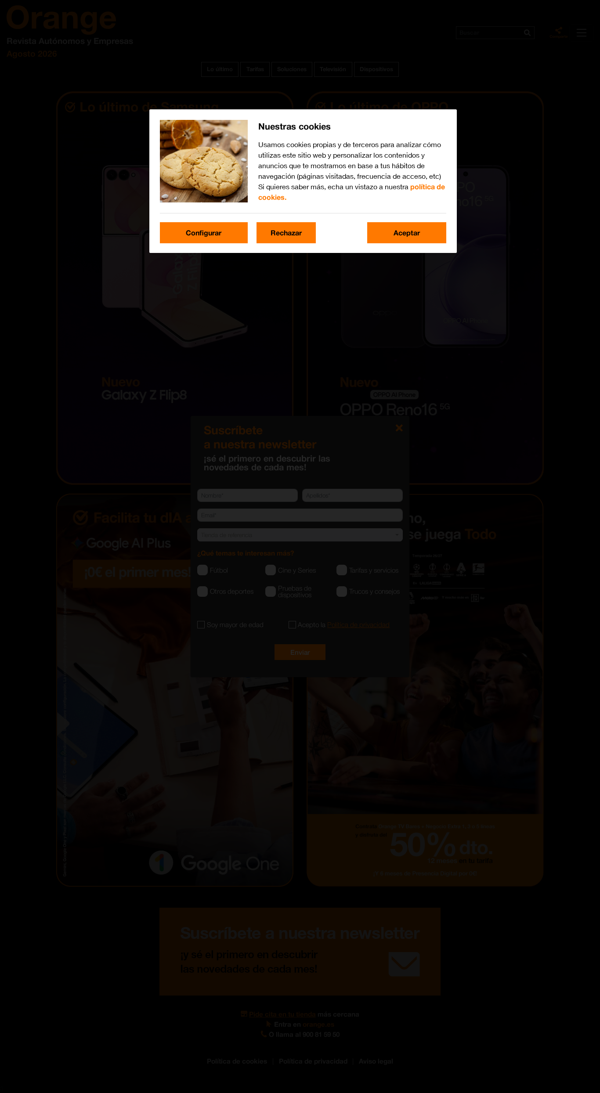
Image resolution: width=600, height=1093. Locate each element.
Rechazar (286, 232)
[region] (303, 181)
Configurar (203, 232)
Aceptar (407, 232)
